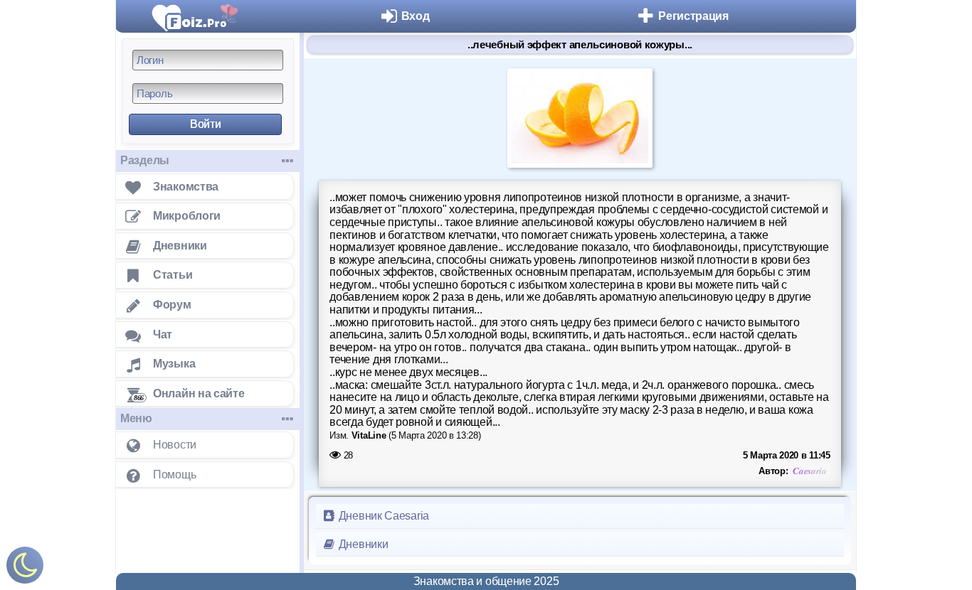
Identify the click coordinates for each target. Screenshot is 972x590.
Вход (415, 16)
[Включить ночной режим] (25, 568)
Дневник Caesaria (382, 516)
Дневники (362, 544)
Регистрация (693, 16)
